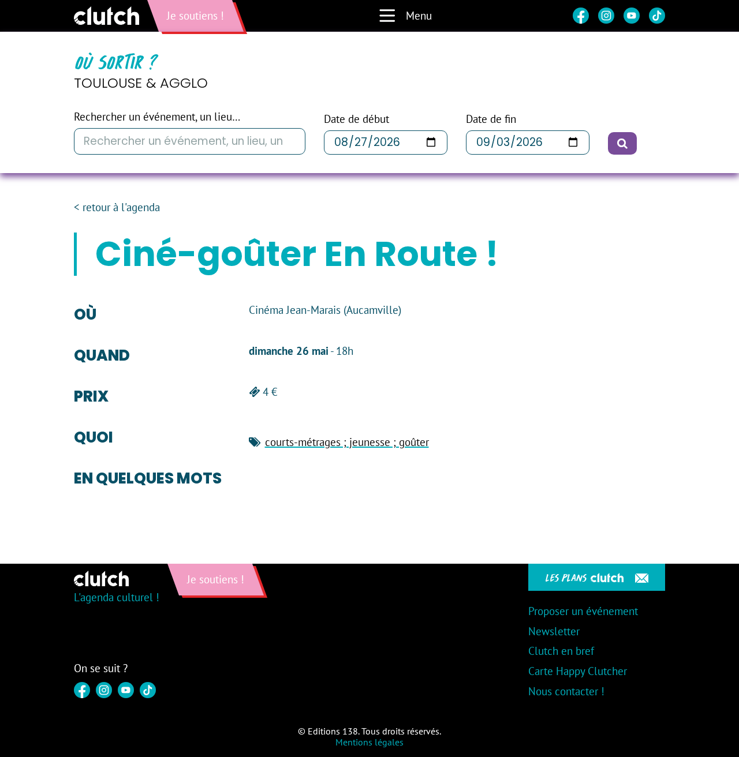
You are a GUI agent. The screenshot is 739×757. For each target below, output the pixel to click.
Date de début (356, 119)
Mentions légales (369, 742)
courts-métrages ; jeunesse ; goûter (347, 442)
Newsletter (554, 631)
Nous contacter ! (566, 691)
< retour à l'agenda (117, 207)
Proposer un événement (583, 611)
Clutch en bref (561, 651)
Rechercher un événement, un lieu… (157, 116)
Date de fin (491, 119)
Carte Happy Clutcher (577, 671)
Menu (419, 16)
